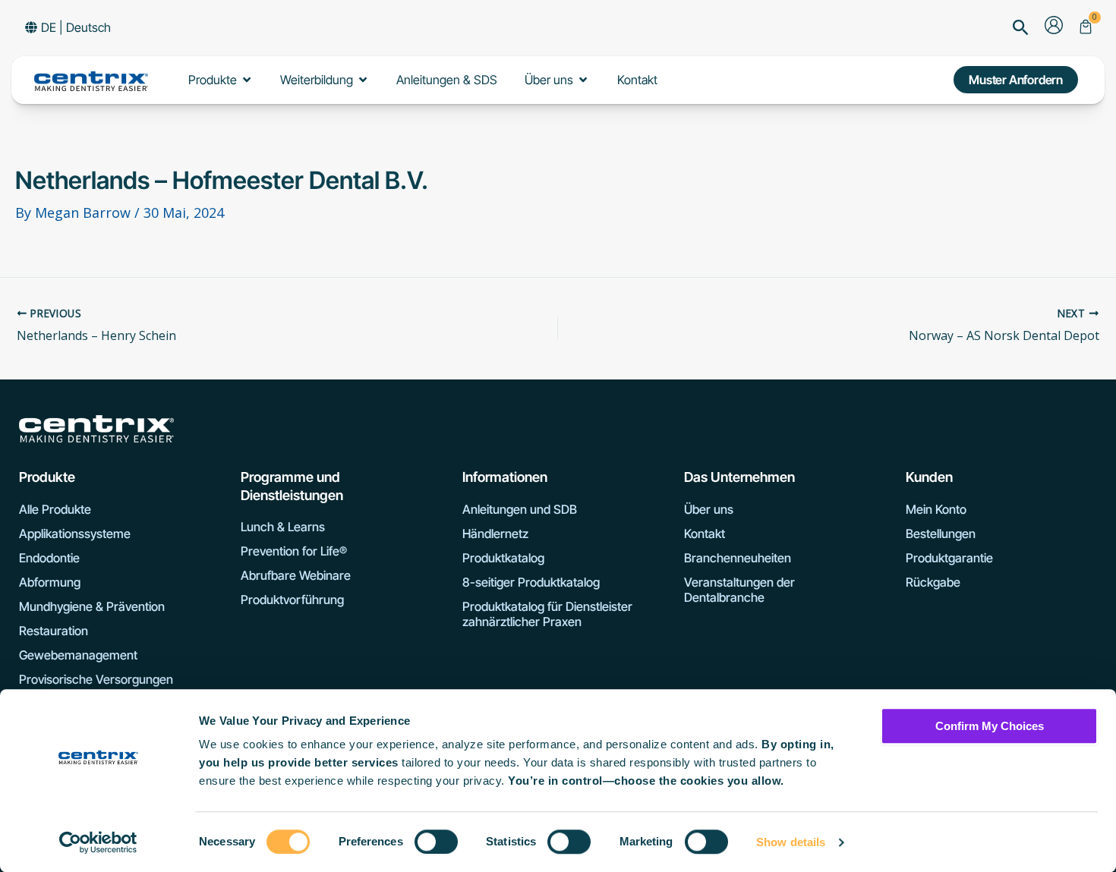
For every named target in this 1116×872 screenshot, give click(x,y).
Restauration (53, 630)
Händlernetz (495, 533)
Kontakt (704, 533)
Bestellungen (941, 533)
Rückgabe (933, 582)
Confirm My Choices (989, 725)
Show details (790, 842)
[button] (1020, 28)
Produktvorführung (292, 599)
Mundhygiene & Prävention (92, 606)
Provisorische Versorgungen (96, 679)
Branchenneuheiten (737, 557)
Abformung (49, 582)
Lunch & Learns (283, 526)
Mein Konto (936, 509)
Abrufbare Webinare (296, 575)
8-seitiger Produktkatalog (531, 582)
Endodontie (49, 557)
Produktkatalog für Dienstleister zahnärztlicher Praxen (547, 614)
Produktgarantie (949, 557)
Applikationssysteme (75, 533)
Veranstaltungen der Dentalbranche (739, 590)
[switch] (436, 842)
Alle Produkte (55, 509)
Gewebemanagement (78, 655)
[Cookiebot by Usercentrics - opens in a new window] (98, 842)
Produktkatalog (503, 557)
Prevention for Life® (294, 551)
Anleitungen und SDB (519, 509)
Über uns (708, 509)
